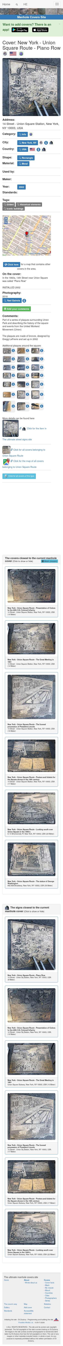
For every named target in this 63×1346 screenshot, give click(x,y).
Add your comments (17, 308)
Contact (47, 1307)
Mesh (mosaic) (50, 561)
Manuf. (47, 1290)
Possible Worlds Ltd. (26, 1322)
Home (6, 4)
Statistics (47, 1304)
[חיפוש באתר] (17, 4)
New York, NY (28, 142)
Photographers (51, 1298)
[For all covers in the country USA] (13, 52)
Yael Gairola (13, 300)
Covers (47, 1280)
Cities (47, 1295)
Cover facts (49, 1282)
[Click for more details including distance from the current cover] (13, 350)
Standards (8, 1310)
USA (23, 149)
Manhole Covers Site (31, 17)
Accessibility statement (29, 1312)
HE (25, 4)
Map (25, 1304)
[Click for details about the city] (46, 142)
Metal (24, 163)
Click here (13, 264)
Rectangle (27, 157)
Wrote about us (31, 1282)
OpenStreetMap (34, 253)
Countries (49, 1293)
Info (23, 134)
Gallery (7, 1307)
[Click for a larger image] (31, 87)
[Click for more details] (31, 586)
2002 (21, 187)
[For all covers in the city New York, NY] (5, 52)
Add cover (28, 1307)
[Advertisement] (31, 515)
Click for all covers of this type (21, 475)
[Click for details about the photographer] (24, 300)
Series (47, 1300)
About (26, 1280)
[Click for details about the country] (38, 149)
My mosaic (49, 1287)
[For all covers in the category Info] (21, 52)
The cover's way (10, 1304)
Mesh (47, 1285)
